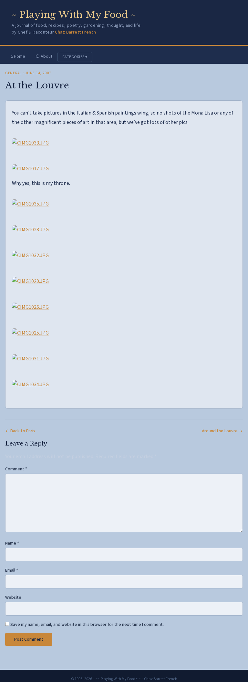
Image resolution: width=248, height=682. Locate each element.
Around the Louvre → (222, 431)
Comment (16, 469)
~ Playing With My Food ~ (74, 14)
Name (12, 543)
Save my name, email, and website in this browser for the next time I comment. (87, 624)
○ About (44, 56)
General (13, 73)
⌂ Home (17, 56)
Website (13, 597)
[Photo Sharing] (30, 142)
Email (11, 570)
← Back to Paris (20, 431)
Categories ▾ (75, 57)
